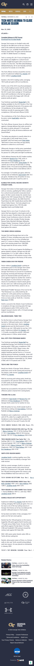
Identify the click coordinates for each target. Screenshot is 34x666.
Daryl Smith (22, 175)
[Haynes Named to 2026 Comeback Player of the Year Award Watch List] (6, 581)
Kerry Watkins (24, 484)
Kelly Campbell (6, 484)
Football (4, 17)
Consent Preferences (22, 634)
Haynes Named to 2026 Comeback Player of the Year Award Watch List (22, 582)
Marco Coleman (14, 411)
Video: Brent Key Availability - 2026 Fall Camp (21, 565)
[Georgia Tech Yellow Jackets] (4, 4)
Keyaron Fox (13, 158)
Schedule (17, 11)
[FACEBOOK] (29, 17)
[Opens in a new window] (8, 594)
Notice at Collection (21, 640)
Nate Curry (4, 300)
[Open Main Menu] (31, 4)
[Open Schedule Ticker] (27, 4)
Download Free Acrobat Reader (11, 39)
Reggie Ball (22, 102)
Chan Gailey (25, 140)
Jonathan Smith (16, 76)
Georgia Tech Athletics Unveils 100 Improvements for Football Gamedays (21, 574)
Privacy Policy (10, 634)
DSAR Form (24, 637)
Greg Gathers (21, 409)
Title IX (30, 640)
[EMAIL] (32, 17)
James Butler (23, 163)
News (30, 11)
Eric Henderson (15, 161)
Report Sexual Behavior (17, 643)
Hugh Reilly (15, 118)
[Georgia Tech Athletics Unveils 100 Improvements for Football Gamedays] (6, 572)
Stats (24, 11)
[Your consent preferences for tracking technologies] (30, 662)
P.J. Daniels (23, 74)
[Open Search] (23, 4)
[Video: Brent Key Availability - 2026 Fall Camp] (6, 565)
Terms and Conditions (12, 637)
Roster (10, 11)
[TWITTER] (26, 17)
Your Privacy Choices (8, 640)
